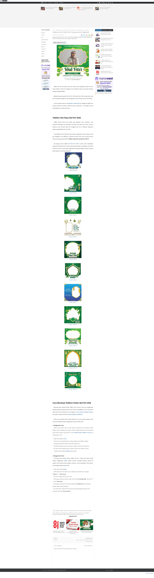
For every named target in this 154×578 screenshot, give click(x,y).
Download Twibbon (86, 510)
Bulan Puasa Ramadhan (69, 510)
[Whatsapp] (107, 3)
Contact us (50, 2)
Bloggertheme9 (63, 570)
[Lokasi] (98, 3)
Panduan (43, 32)
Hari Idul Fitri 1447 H (73, 143)
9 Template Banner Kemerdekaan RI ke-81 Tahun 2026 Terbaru (73, 532)
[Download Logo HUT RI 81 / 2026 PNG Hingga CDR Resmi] (59, 529)
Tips (42, 37)
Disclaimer (61, 2)
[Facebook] (101, 3)
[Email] (99, 3)
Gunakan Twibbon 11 (73, 389)
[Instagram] (103, 3)
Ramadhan (55, 514)
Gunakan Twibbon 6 (72, 279)
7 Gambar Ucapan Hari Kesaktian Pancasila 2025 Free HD (107, 62)
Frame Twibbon (56, 513)
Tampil (63, 42)
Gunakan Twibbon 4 (72, 236)
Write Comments (88, 545)
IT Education (43, 44)
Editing (42, 53)
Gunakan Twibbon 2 (72, 192)
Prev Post (56, 540)
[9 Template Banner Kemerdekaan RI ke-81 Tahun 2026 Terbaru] (72, 529)
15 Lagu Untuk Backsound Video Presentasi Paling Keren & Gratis (107, 67)
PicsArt (65, 460)
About (46, 2)
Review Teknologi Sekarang (53, 570)
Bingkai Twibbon (60, 510)
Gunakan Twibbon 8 (72, 324)
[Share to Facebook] (82, 35)
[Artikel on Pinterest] (108, 3)
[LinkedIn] (105, 3)
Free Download (63, 513)
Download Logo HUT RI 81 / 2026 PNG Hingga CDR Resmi (59, 532)
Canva (64, 438)
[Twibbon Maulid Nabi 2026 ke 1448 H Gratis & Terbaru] (86, 529)
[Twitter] (112, 3)
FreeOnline (70, 513)
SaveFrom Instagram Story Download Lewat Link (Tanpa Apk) (106, 56)
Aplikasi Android (44, 39)
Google (111, 570)
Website (43, 46)
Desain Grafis (79, 510)
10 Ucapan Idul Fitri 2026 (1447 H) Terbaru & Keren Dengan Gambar (107, 45)
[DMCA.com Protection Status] (3, 1)
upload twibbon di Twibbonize (75, 414)
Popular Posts (98, 30)
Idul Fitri (80, 513)
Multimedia (43, 42)
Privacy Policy (56, 2)
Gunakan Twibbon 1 (73, 170)
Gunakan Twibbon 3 (72, 215)
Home (42, 2)
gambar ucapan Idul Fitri (75, 103)
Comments (105, 30)
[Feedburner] (110, 3)
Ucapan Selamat (80, 514)
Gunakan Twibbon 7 (72, 302)
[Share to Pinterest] (92, 35)
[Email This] (89, 35)
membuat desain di (82, 432)
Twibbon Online (66, 514)
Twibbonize (68, 451)
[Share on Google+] (87, 35)
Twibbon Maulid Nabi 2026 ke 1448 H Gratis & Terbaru (86, 532)
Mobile (42, 56)
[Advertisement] (77, 18)
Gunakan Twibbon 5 (72, 259)
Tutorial (42, 35)
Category (110, 30)
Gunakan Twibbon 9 (72, 345)
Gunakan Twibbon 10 (73, 367)
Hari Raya (75, 513)
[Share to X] (84, 35)
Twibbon (60, 514)
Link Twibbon (86, 513)
